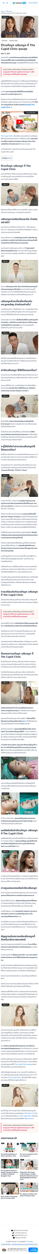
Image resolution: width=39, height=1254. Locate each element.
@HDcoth (28, 1118)
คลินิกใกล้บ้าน (7, 1244)
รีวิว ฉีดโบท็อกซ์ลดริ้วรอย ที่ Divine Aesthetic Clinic (8, 1155)
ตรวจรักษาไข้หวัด (29, 1244)
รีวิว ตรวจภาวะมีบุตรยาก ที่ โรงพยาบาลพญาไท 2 (29, 1155)
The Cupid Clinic (7, 136)
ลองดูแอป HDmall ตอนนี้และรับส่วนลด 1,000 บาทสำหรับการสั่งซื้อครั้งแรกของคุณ (18, 73)
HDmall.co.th (29, 1113)
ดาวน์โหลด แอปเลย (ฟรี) (33, 1249)
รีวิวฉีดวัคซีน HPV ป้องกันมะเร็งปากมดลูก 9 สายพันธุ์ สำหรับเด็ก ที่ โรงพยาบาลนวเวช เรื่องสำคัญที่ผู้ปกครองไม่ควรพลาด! (29, 1175)
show (9, 158)
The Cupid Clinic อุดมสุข (23, 1064)
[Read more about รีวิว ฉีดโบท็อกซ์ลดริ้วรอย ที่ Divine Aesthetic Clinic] (10, 1147)
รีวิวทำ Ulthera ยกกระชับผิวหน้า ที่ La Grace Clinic (9, 1197)
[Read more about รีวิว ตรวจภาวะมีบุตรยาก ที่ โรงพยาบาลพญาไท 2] (29, 1147)
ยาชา (23, 721)
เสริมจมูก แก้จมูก (13, 41)
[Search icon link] (7, 3)
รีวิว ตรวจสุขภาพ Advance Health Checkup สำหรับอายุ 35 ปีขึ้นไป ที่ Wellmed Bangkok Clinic (9, 1173)
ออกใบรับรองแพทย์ (17, 1244)
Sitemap (30, 1241)
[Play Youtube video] (19, 121)
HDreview (4, 41)
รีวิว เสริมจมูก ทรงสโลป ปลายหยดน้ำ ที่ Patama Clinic (28, 1195)
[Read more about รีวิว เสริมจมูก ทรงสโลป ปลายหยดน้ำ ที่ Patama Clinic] (29, 1187)
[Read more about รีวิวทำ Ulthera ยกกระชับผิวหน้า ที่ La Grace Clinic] (10, 1188)
